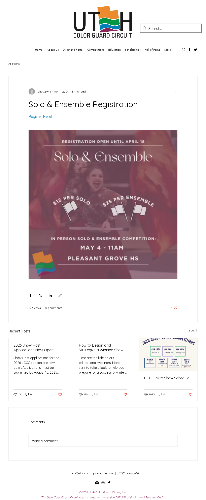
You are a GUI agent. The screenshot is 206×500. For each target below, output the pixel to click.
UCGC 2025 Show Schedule (166, 378)
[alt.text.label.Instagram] (183, 50)
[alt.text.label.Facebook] (189, 50)
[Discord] (97, 483)
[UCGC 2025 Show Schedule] (168, 354)
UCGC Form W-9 (128, 473)
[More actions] (175, 91)
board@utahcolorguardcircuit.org (90, 473)
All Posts (14, 64)
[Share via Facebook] (30, 295)
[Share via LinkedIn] (50, 295)
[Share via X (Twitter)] (40, 295)
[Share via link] (60, 295)
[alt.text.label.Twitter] (196, 50)
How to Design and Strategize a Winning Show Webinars (101, 347)
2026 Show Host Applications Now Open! (33, 347)
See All (193, 330)
